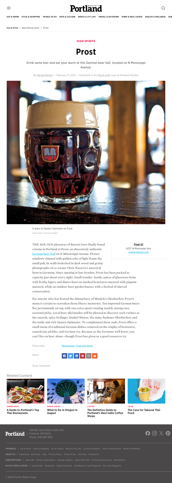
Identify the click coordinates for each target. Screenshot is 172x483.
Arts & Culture (67, 17)
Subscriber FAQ (82, 460)
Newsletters (119, 460)
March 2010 (104, 75)
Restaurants (68, 345)
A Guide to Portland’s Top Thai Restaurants (23, 411)
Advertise (35, 454)
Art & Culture (57, 448)
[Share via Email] (88, 356)
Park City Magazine (112, 465)
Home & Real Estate (132, 17)
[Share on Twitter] (70, 356)
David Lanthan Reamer (47, 233)
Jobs (44, 454)
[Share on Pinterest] (82, 356)
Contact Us (93, 454)
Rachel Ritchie (45, 75)
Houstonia (49, 465)
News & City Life (87, 17)
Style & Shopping (31, 17)
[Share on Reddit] (94, 356)
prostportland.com (138, 252)
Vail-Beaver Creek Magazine (87, 465)
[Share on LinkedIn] (76, 356)
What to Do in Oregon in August (62, 411)
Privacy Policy (55, 454)
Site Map (82, 454)
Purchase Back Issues (102, 460)
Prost (46, 28)
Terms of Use (70, 454)
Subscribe (29, 460)
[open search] (163, 8)
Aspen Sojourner (64, 465)
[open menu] (8, 8)
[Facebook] (147, 434)
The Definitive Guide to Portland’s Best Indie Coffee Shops (105, 413)
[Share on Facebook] (64, 356)
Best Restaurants (30, 28)
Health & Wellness (155, 17)
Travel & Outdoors (108, 17)
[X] (161, 434)
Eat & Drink (13, 17)
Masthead (24, 454)
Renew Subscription (45, 460)
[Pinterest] (168, 434)
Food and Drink (84, 345)
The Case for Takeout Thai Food (144, 411)
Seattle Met (37, 465)
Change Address (65, 460)
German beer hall (43, 253)
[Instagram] (154, 434)
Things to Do (50, 17)
